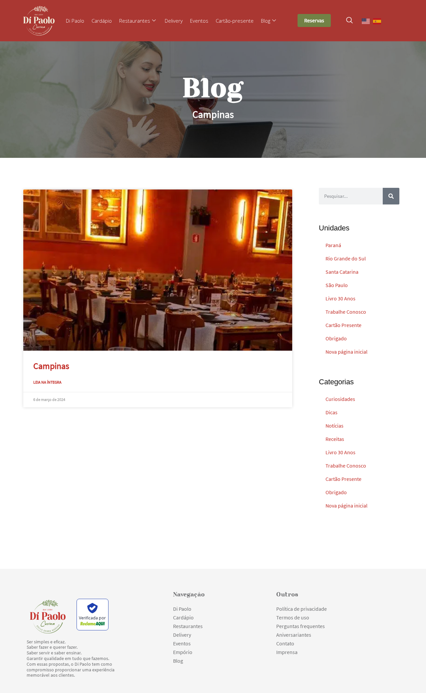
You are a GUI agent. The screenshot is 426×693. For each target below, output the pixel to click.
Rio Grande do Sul (345, 258)
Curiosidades (340, 399)
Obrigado (336, 338)
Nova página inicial (346, 351)
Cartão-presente (235, 20)
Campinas (51, 365)
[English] (366, 20)
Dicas (331, 412)
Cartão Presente (343, 325)
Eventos (199, 20)
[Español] (377, 20)
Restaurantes (134, 20)
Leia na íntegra (47, 382)
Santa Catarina (341, 271)
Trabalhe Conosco (345, 311)
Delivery (174, 20)
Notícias (334, 425)
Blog (265, 20)
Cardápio (102, 20)
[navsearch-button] (349, 20)
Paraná (333, 245)
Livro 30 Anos (340, 298)
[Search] (391, 196)
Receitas (334, 439)
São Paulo (336, 285)
